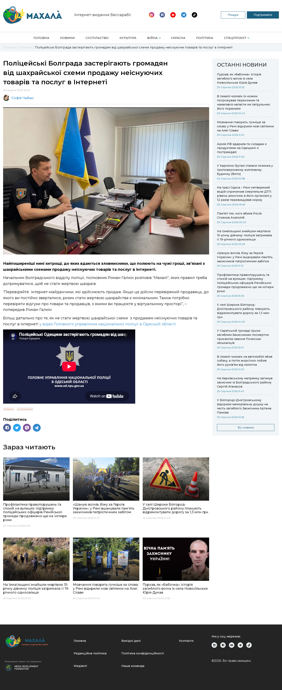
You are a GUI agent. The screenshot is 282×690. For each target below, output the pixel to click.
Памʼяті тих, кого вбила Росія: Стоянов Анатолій (239, 215)
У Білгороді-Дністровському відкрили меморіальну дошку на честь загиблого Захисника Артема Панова (244, 406)
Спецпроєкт (235, 38)
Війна (152, 38)
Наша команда (132, 666)
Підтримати (263, 15)
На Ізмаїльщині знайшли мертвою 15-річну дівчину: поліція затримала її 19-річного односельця (244, 235)
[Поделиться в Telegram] (37, 428)
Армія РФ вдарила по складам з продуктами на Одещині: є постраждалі (242, 148)
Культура (128, 38)
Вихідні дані (131, 641)
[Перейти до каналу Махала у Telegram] (194, 15)
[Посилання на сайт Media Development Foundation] (22, 667)
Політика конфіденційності (142, 653)
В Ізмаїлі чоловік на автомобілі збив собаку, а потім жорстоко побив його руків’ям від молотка (244, 361)
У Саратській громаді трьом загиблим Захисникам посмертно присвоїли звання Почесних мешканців (243, 337)
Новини (67, 38)
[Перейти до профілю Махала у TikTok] (249, 645)
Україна (178, 38)
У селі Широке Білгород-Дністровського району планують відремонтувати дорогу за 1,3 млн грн (243, 311)
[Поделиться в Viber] (27, 428)
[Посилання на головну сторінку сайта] (37, 641)
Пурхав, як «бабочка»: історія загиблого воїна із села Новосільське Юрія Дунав (239, 78)
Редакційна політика (90, 653)
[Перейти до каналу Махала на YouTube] (183, 15)
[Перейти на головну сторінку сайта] (32, 15)
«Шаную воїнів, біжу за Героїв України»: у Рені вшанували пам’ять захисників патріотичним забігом (245, 257)
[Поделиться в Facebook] (7, 428)
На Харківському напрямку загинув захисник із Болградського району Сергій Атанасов (245, 382)
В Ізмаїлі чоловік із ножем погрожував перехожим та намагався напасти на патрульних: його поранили (243, 102)
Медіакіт (80, 666)
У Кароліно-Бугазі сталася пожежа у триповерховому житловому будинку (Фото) (245, 170)
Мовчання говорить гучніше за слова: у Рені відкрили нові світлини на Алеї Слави (245, 126)
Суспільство (97, 38)
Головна (41, 38)
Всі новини (246, 427)
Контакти (186, 641)
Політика (204, 38)
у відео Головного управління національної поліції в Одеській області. (107, 324)
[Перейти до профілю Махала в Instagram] (151, 15)
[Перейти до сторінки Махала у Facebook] (162, 15)
